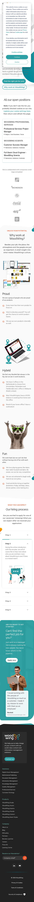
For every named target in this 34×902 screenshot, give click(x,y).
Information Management (10, 781)
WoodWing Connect (8, 814)
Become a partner (7, 839)
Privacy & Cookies (17, 883)
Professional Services (8, 789)
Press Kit (5, 844)
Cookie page (19, 32)
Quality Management (8, 787)
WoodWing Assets (8, 805)
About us (5, 827)
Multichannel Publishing (9, 775)
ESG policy (5, 833)
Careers (4, 842)
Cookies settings (17, 52)
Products (5, 799)
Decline (17, 62)
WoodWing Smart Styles (10, 817)
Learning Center (7, 847)
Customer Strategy (8, 792)
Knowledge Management (10, 784)
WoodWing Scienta (8, 808)
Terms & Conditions (17, 887)
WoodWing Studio (8, 802)
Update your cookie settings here (16, 111)
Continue (17, 57)
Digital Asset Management (10, 772)
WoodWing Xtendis (8, 811)
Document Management (9, 778)
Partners (5, 836)
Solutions (5, 769)
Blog (3, 830)
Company (5, 824)
